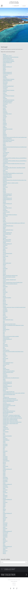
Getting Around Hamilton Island (9, 394)
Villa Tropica (5, 81)
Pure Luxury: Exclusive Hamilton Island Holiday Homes (13, 351)
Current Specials (6, 152)
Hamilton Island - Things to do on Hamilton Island (12, 422)
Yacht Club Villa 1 (6, 329)
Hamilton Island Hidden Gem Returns (10, 214)
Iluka (4, 321)
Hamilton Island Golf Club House (9, 410)
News (4, 433)
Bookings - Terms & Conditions (9, 370)
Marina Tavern (5, 409)
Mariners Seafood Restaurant (8, 401)
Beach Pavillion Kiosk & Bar (8, 412)
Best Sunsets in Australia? (8, 128)
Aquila (4, 93)
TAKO (4, 294)
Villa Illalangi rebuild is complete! (9, 276)
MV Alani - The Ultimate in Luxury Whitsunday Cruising (13, 325)
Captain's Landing (6, 211)
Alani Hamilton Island (7, 234)
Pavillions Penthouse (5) (7, 58)
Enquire (24, 5)
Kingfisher (5, 91)
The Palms (5, 77)
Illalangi (4, 64)
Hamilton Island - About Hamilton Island (10, 423)
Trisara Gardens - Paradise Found (9, 279)
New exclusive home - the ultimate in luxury (11, 377)
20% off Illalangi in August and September (10, 57)
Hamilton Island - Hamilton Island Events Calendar (12, 417)
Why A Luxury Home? (7, 239)
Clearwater (5, 517)
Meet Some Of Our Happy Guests (9, 323)
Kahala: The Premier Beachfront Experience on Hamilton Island (15, 146)
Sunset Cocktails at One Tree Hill (9, 405)
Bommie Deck (5, 413)
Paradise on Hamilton (7, 297)
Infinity (4, 228)
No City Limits (5, 256)
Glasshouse (5, 83)
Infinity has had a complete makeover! (10, 283)
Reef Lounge (5, 408)
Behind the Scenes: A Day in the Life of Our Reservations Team (14, 180)
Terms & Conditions (14, 581)
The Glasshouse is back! (7, 253)
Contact (4, 426)
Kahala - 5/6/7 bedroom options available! (11, 336)
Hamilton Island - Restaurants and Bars (10, 420)
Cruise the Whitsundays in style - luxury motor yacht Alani (14, 393)
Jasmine (4, 76)
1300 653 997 (16, 5)
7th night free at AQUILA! (8, 101)
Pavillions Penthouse (7, 240)
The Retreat (5, 424)
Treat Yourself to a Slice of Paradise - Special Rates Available (14, 167)
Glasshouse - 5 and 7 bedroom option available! (12, 416)
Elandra (4, 156)
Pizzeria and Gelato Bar (7, 435)
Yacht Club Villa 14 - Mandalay (8, 61)
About (4, 430)
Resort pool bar (6, 406)
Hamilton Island (6, 429)
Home (4, 434)
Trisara (4, 142)
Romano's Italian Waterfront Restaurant (10, 399)
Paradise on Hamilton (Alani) (8, 86)
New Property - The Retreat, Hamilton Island (11, 415)
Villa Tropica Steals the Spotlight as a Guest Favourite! (13, 173)
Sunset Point (5, 268)
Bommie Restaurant (6, 404)
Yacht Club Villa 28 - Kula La (8, 225)
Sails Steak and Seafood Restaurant (9, 398)
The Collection (5, 431)
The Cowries (5, 75)
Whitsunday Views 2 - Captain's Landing (10, 182)
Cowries (4, 209)
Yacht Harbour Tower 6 (7, 55)
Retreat (4, 54)
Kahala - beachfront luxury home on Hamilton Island (12, 282)
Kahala (4, 68)
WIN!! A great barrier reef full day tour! (10, 275)
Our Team (5, 206)
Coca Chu (5, 402)
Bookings (4, 373)
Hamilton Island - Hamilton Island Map (10, 419)
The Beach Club (6, 397)
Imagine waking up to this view (8, 391)
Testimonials (5, 427)
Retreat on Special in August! (8, 59)
